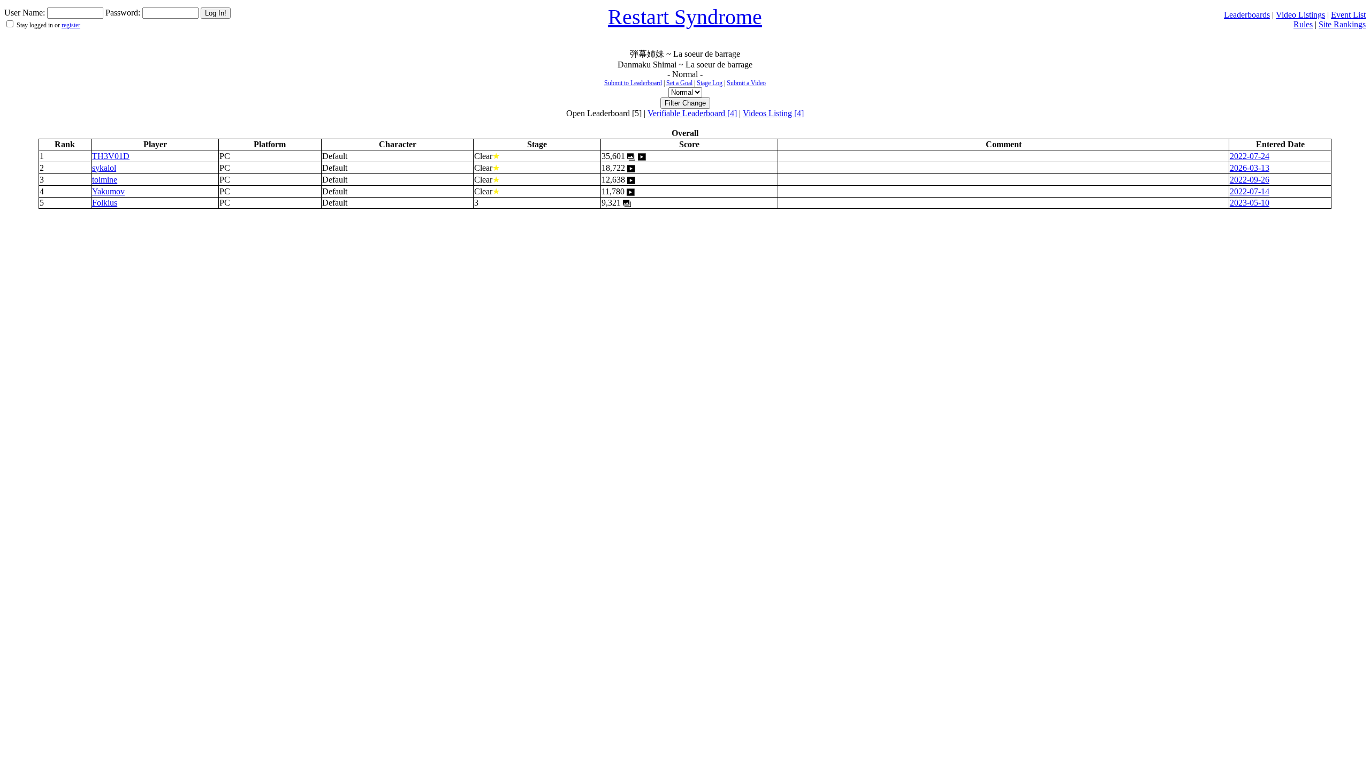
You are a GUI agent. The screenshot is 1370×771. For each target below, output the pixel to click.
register (71, 25)
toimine (104, 179)
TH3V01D (111, 156)
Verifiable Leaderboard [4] (692, 113)
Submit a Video (746, 83)
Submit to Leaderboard (633, 83)
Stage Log (709, 83)
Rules (1303, 24)
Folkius (104, 202)
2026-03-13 (1249, 167)
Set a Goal (679, 83)
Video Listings (1300, 14)
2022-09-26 (1249, 179)
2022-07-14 (1249, 191)
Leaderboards (1247, 14)
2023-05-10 (1249, 202)
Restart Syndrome (685, 17)
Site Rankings (1342, 24)
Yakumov (108, 191)
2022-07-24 (1249, 156)
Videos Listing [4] (773, 113)
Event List (1348, 14)
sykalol (104, 167)
